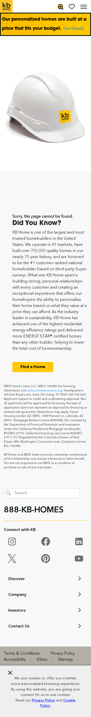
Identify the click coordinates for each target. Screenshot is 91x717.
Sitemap (65, 660)
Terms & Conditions (22, 654)
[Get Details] (45, 24)
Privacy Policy (43, 700)
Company (17, 595)
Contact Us (18, 626)
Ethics (42, 660)
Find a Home (32, 367)
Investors (17, 611)
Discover (16, 579)
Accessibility (15, 660)
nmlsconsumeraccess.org (44, 390)
